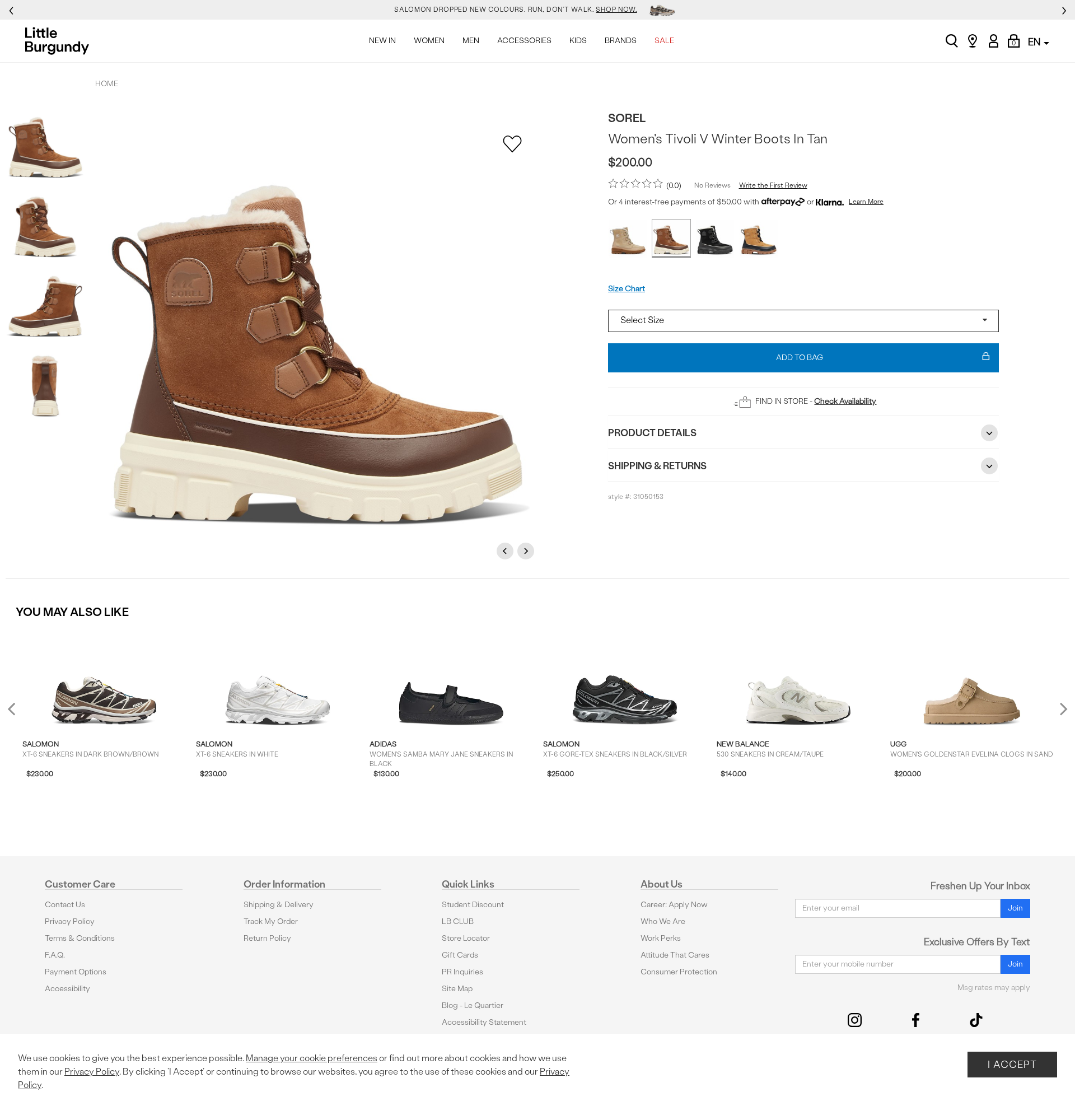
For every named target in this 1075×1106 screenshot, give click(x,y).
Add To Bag (799, 357)
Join (1015, 908)
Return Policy (267, 938)
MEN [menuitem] (470, 40)
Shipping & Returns (657, 466)
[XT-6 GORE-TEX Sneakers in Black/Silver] (624, 678)
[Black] (715, 238)
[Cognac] (671, 238)
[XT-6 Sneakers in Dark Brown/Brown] (103, 678)
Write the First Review (773, 185)
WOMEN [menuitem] (429, 40)
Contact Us (65, 904)
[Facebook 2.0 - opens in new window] (916, 1020)
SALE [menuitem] (664, 40)
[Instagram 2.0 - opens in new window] (855, 1020)
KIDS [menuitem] (578, 40)
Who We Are (663, 921)
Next (527, 551)
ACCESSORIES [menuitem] (524, 40)
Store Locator (466, 938)
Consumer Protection (679, 972)
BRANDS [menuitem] (621, 40)
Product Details (652, 432)
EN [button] (1035, 42)
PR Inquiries (462, 972)
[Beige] (627, 238)
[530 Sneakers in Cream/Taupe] (798, 678)
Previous (507, 551)
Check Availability (845, 401)
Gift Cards (460, 955)
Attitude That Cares (675, 955)
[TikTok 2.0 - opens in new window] (976, 1020)
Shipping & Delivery (279, 904)
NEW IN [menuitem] (382, 40)
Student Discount (473, 904)
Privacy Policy (70, 921)
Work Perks (661, 938)
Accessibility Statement (484, 1022)
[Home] (60, 41)
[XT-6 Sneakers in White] (277, 678)
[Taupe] (758, 238)
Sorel (627, 118)
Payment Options (75, 972)
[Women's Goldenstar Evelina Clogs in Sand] (971, 678)
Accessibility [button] (67, 988)
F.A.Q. (55, 955)
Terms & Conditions (80, 938)
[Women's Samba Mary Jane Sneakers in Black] (451, 678)
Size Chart (626, 288)
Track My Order (271, 921)
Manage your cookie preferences (311, 1058)
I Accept (1012, 1064)
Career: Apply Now (674, 904)
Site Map (457, 988)
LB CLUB (458, 921)
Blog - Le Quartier (472, 1005)
